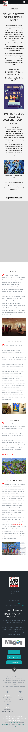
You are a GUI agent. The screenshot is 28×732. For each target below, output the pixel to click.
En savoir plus (14, 657)
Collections (14, 652)
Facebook (20, 697)
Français (13, 4)
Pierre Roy (21, 605)
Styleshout (18, 724)
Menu (24, 2)
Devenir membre (14, 662)
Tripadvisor (20, 699)
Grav (15, 726)
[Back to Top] (14, 669)
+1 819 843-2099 (7, 709)
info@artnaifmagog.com (16, 603)
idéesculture (5, 724)
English (18, 4)
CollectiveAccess (14, 722)
